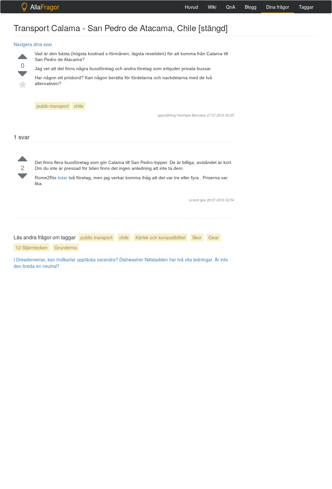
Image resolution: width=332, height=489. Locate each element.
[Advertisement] (287, 79)
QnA (230, 7)
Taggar (306, 7)
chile (78, 106)
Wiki (212, 7)
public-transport (53, 106)
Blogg (250, 7)
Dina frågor (277, 7)
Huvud (191, 7)
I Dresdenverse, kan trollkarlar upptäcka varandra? (66, 259)
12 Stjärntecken (32, 247)
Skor (197, 237)
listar (63, 177)
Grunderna (65, 247)
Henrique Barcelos (191, 115)
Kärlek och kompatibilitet (160, 237)
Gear (213, 237)
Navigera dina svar (33, 44)
